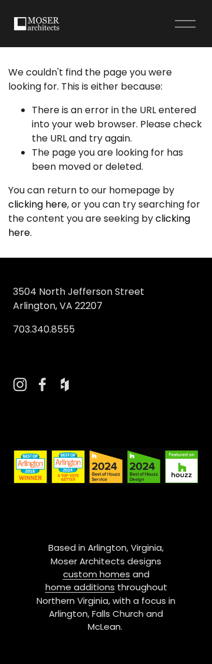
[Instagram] (20, 384)
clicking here (37, 204)
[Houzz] (65, 384)
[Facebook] (42, 384)
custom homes (96, 574)
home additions (80, 587)
